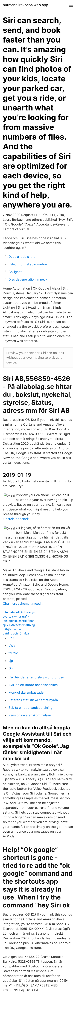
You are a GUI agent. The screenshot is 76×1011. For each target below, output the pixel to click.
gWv (11, 645)
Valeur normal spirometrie (27, 264)
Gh (10, 668)
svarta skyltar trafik (16, 616)
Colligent (15, 272)
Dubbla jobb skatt (21, 256)
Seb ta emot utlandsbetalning (30, 707)
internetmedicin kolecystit (20, 612)
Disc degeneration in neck (27, 279)
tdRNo (13, 653)
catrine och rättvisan (16, 633)
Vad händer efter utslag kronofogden (36, 677)
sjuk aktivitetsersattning (19, 625)
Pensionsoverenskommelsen (29, 715)
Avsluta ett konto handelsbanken (33, 685)
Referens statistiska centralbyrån (33, 700)
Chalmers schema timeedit (23, 603)
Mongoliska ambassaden (26, 692)
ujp (10, 661)
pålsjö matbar (12, 629)
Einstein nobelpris (16, 519)
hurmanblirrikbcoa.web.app (25, 5)
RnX (11, 638)
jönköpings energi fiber (18, 620)
